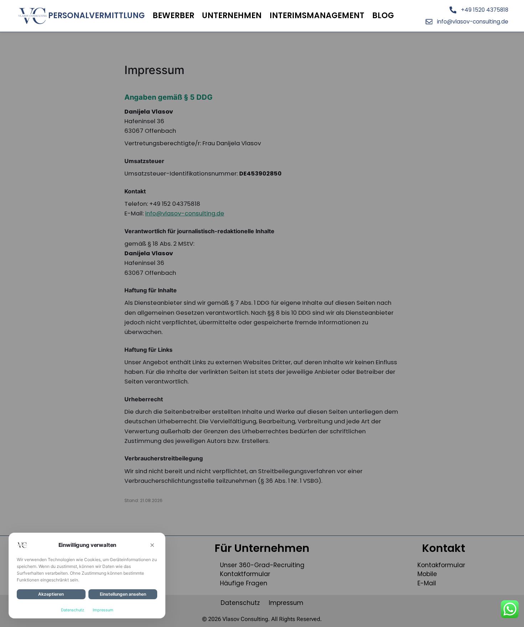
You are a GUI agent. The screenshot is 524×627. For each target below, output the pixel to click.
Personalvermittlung (96, 15)
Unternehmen (232, 15)
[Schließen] (152, 545)
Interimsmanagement (316, 15)
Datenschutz (72, 609)
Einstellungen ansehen (123, 594)
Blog (383, 15)
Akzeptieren (51, 594)
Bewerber (173, 15)
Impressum (103, 609)
